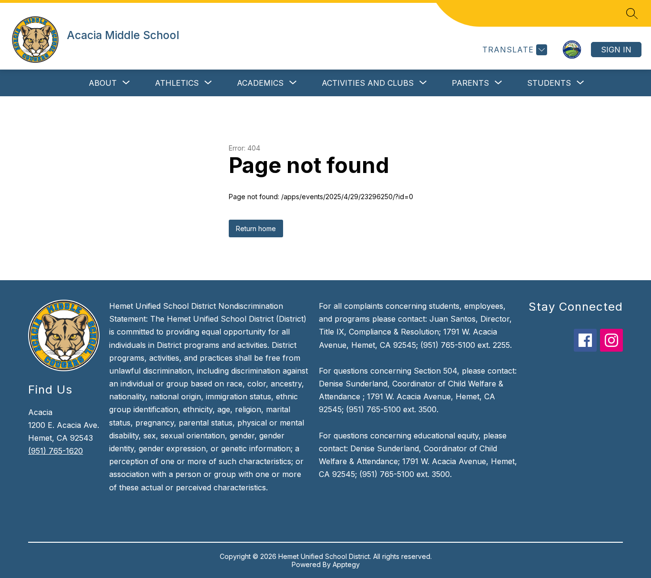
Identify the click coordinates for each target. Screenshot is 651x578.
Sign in (616, 49)
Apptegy (346, 564)
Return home (256, 228)
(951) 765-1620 (55, 451)
